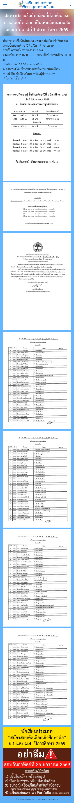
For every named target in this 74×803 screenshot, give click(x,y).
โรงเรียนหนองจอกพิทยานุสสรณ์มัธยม (38, 4)
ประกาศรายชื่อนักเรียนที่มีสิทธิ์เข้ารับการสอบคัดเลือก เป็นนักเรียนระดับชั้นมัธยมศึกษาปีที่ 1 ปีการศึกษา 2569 (37, 22)
